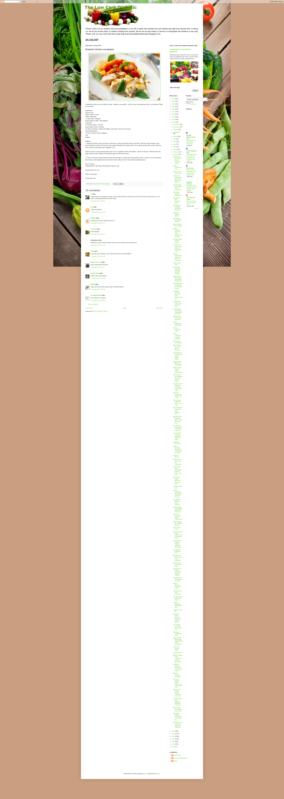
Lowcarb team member (180, 758)
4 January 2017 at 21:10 (97, 223)
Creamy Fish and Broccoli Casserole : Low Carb (177, 428)
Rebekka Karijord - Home (176, 214)
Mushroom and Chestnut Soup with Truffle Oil (177, 725)
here (98, 170)
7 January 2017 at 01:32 (97, 278)
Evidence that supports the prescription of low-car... (177, 509)
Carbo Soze (177, 755)
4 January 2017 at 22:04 (97, 245)
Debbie (92, 284)
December (176, 124)
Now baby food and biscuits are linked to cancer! (177, 286)
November (176, 127)
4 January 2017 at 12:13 (97, 212)
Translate (193, 104)
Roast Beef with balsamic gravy (176, 200)
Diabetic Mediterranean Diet (191, 137)
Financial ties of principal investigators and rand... (177, 311)
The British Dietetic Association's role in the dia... (177, 717)
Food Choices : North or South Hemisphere (177, 370)
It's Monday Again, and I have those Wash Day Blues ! (177, 179)
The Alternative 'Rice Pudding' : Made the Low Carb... (177, 702)
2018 (173, 119)
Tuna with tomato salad (176, 648)
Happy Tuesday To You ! (177, 167)
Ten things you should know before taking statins (177, 356)
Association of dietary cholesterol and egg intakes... (177, 572)
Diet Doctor (190, 168)
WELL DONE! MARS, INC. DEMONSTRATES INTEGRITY (177, 641)
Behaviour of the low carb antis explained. (177, 558)
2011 (173, 744)
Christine (93, 229)
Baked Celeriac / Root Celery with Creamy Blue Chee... (177, 658)
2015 (173, 734)
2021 (173, 112)
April (174, 147)
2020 (173, 114)
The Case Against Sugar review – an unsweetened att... (177, 683)
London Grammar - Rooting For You (177, 605)
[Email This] (114, 184)
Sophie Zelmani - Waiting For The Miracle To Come (177, 449)
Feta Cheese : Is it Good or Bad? (177, 564)
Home (124, 308)
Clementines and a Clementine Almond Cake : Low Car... (177, 471)
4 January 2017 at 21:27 (97, 234)
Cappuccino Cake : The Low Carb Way (177, 304)
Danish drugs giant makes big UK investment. (177, 187)
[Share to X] (118, 184)
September (176, 132)
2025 (173, 101)
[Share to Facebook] (120, 184)
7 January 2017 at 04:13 (97, 289)
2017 (173, 122)
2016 (173, 731)
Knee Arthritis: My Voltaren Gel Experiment (191, 142)
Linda (92, 251)
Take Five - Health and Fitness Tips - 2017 (177, 395)
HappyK (93, 218)
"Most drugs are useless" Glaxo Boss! (177, 709)
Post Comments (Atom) (100, 311)
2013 (173, 739)
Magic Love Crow (95, 262)
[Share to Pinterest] (122, 184)
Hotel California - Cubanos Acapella (177, 336)
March (175, 149)
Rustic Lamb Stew (177, 263)
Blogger (157, 773)
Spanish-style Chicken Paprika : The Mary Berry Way (177, 544)
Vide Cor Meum (175, 456)
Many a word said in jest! (177, 172)
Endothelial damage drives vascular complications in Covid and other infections (191, 158)
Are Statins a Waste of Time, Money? (177, 502)
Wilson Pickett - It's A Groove (177, 225)
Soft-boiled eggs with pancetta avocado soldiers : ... (177, 270)
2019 (173, 117)
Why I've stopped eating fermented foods (191, 202)
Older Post (159, 308)
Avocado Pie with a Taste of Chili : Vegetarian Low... (177, 248)
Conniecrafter (94, 273)
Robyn (176, 761)
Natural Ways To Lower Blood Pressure (177, 348)
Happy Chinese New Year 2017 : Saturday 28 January (177, 232)
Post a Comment (93, 304)
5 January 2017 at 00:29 (97, 256)
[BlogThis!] (116, 184)
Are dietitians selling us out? (177, 551)
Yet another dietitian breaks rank (177, 193)
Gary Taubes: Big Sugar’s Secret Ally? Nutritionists (177, 278)
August (175, 136)
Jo (91, 194)
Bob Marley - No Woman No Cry (177, 220)
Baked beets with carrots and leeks (177, 318)
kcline (145, 773)
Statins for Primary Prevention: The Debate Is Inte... (177, 667)
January (175, 154)
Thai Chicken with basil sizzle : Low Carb (177, 403)
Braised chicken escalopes (177, 674)
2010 (173, 747)
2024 (173, 104)
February (176, 152)
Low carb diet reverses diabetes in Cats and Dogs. (177, 436)
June (175, 141)
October (175, 129)
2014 (173, 736)
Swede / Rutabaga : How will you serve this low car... (177, 494)
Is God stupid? (177, 652)
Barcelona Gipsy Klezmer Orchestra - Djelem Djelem (177, 618)
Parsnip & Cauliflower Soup (177, 633)
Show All (197, 208)
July (174, 139)
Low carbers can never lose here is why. (177, 627)
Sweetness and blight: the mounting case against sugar (177, 387)
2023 (173, 106)
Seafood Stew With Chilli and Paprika (177, 363)
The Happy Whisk (95, 295)
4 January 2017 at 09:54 (97, 201)
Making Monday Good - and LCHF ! (177, 586)
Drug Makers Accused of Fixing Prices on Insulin (177, 160)
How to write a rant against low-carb (177, 579)
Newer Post (89, 308)
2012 (173, 741)
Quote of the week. (176, 528)
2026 (173, 99)
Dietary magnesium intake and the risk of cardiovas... (177, 257)
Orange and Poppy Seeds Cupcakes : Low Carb (177, 693)
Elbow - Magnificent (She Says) (177, 323)
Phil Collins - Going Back (177, 341)
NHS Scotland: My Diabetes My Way (177, 523)
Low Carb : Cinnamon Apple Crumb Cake (177, 517)
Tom (91, 207)
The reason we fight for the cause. (177, 598)
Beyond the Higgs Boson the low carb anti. (177, 481)
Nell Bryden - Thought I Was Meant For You (177, 208)
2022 (173, 109)
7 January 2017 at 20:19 (97, 300)
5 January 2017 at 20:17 (97, 267)
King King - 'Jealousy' (177, 442)
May (174, 144)
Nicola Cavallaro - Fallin (177, 329)
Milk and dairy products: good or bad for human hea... (177, 420)
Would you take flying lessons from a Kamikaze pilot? (177, 535)
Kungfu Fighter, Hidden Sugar (177, 240)
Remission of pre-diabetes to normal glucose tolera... (177, 378)
